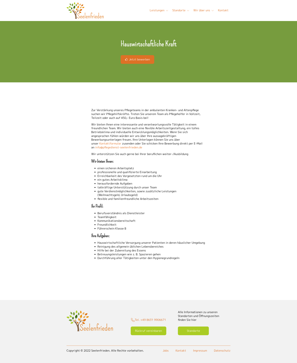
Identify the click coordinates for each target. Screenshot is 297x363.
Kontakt (223, 10)
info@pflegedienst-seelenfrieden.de (118, 147)
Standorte (178, 10)
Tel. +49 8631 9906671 (150, 320)
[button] (137, 59)
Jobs (166, 350)
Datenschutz (222, 350)
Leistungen (157, 10)
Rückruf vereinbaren (148, 331)
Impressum (200, 350)
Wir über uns (201, 10)
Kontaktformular (110, 143)
